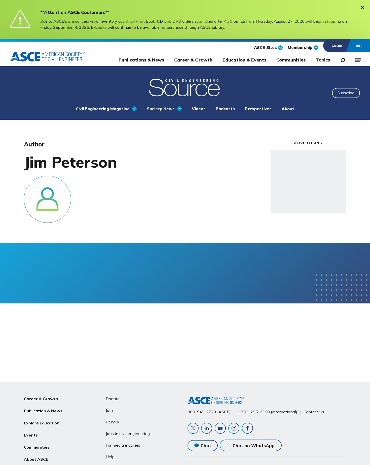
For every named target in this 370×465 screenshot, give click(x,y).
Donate (113, 398)
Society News (161, 108)
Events (31, 435)
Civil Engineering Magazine (103, 108)
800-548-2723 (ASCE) (209, 411)
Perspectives (258, 108)
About (288, 108)
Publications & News (141, 60)
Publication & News (43, 410)
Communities (291, 60)
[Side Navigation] (357, 59)
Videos (199, 108)
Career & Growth (193, 60)
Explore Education (41, 422)
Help (110, 456)
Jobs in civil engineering (128, 433)
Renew (112, 421)
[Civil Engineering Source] (185, 87)
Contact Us (314, 411)
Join (109, 410)
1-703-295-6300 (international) (267, 411)
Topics (323, 60)
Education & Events (244, 60)
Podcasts (225, 108)
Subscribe (346, 92)
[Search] (341, 59)
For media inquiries (123, 445)
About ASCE (36, 459)
